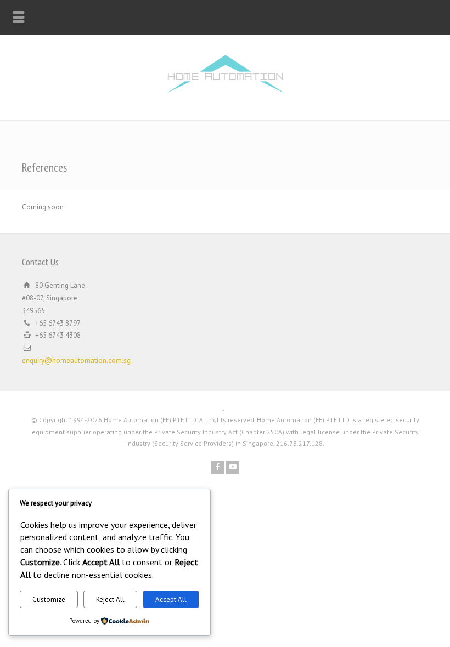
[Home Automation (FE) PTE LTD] (225, 96)
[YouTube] (232, 467)
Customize (48, 599)
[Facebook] (217, 467)
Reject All (110, 599)
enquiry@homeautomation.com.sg (76, 360)
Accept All (171, 599)
